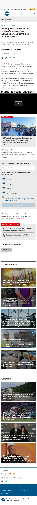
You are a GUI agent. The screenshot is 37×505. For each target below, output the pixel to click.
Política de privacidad (25, 487)
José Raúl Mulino (15, 9)
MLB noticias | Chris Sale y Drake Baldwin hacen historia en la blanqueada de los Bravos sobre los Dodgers (17, 416)
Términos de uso (6, 490)
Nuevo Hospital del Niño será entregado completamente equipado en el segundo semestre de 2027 (17, 343)
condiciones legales (17, 199)
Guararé (6, 250)
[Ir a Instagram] (6, 474)
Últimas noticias (5, 9)
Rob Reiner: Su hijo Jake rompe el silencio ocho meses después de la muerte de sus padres (18, 437)
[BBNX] (3, 499)
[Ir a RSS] (14, 474)
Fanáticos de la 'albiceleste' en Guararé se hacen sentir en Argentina (18, 229)
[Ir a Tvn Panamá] (18, 13)
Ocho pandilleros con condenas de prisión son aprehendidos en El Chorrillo (18, 303)
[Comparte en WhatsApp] (10, 57)
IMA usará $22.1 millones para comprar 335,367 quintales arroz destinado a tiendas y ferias (17, 282)
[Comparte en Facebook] (2, 57)
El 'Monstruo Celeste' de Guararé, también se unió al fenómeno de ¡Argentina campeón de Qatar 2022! (17, 141)
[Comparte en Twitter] (6, 57)
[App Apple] (2, 481)
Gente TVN (4, 487)
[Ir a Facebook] (2, 474)
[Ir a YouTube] (10, 474)
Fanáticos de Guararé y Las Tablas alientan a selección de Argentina (16, 236)
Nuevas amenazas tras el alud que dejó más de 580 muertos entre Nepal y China (18, 396)
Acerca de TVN (23, 490)
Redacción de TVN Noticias (11, 49)
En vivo (33, 9)
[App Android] (6, 481)
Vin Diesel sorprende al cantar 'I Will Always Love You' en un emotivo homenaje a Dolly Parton (17, 458)
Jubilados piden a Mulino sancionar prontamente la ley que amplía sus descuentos (18, 364)
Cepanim (23, 9)
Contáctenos (5, 493)
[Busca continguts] (34, 14)
